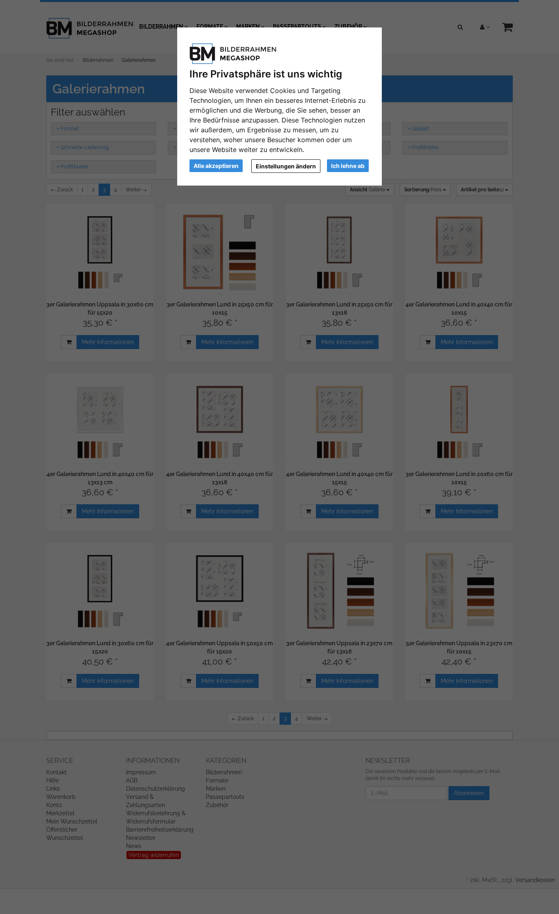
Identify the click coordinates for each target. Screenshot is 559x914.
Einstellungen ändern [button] (286, 166)
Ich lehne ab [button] (348, 165)
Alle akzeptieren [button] (216, 165)
